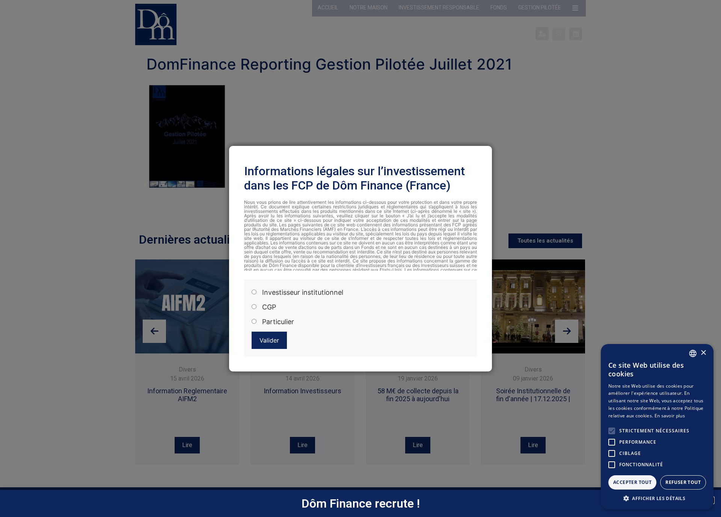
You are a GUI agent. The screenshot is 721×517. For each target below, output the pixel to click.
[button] (657, 498)
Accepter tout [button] (632, 482)
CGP (269, 307)
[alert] (657, 426)
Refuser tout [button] (683, 482)
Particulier (278, 321)
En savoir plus (670, 415)
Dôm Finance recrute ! (361, 503)
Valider (269, 340)
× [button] (703, 353)
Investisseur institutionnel (302, 292)
